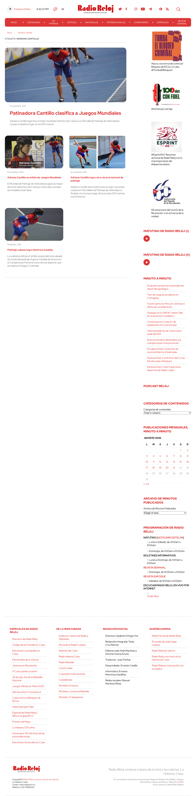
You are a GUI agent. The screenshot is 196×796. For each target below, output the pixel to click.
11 (153, 461)
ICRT (181, 782)
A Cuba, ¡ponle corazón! (24, 671)
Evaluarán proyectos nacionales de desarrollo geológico (165, 287)
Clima (55, 9)
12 (160, 461)
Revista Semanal (182, 22)
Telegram (150, 9)
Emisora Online (22, 9)
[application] (146, 238)
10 (147, 461)
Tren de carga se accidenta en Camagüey (163, 296)
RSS (167, 9)
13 (167, 461)
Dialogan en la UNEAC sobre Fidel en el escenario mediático (165, 314)
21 (174, 467)
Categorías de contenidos (157, 409)
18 (153, 467)
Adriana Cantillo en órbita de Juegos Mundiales (34, 177)
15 (181, 461)
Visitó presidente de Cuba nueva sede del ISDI (164, 332)
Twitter (120, 9)
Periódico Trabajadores (71, 697)
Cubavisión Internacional (72, 674)
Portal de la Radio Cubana (72, 644)
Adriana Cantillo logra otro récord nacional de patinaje (97, 179)
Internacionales (116, 22)
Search (178, 9)
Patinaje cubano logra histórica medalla (30, 249)
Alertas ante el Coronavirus (26, 692)
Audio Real (152, 596)
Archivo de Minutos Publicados (159, 508)
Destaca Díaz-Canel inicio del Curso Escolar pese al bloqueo (166, 359)
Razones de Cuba (68, 650)
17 (147, 467)
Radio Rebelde (66, 662)
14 (174, 461)
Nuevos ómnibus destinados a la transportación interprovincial (164, 341)
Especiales (163, 22)
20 (167, 467)
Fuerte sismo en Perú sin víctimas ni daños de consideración (166, 305)
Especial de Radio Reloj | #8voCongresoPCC (25, 714)
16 (188, 461)
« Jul (146, 483)
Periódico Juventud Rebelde (74, 691)
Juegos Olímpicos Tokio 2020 (28, 686)
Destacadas (33, 22)
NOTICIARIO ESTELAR (170, 537)
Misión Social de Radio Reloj (166, 635)
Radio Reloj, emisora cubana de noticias (41, 779)
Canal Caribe (66, 668)
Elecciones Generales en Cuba (28, 742)
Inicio (14, 22)
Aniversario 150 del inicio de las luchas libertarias (28, 735)
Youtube (143, 9)
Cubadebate (65, 679)
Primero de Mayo (21, 721)
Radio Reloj (96, 9)
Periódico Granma (68, 685)
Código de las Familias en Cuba (28, 644)
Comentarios (141, 22)
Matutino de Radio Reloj (24, 639)
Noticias (71, 22)
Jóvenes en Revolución (24, 665)
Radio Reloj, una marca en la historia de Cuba (166, 658)
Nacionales (91, 22)
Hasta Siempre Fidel (23, 706)
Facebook (126, 9)
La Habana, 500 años (23, 727)
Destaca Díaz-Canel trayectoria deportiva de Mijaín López (164, 368)
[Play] (146, 238)
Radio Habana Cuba (69, 656)
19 (160, 467)
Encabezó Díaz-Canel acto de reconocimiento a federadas (162, 350)
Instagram (135, 9)
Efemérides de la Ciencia (25, 659)
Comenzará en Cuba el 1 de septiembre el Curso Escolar (162, 323)
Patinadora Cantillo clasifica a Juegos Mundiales (65, 113)
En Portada (53, 22)
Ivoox (160, 9)
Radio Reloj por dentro (163, 650)
